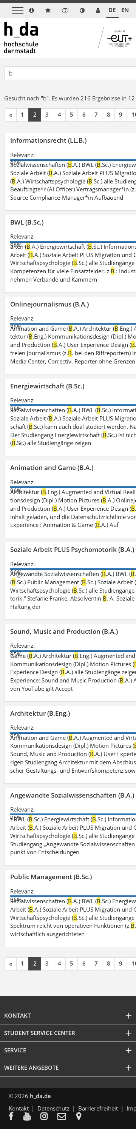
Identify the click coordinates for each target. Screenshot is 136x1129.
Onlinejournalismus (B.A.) (49, 304)
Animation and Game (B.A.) (51, 467)
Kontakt (19, 1108)
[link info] (31, 10)
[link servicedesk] (98, 10)
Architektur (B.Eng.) (40, 713)
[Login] (65, 10)
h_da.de (40, 1096)
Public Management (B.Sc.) (51, 876)
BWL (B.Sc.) (26, 222)
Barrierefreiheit (98, 1108)
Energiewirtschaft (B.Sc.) (47, 386)
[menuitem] (16, 1116)
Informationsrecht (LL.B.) (48, 140)
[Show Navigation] (17, 10)
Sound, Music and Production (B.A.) (64, 631)
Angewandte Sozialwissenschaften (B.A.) (72, 795)
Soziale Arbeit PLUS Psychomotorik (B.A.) (72, 549)
